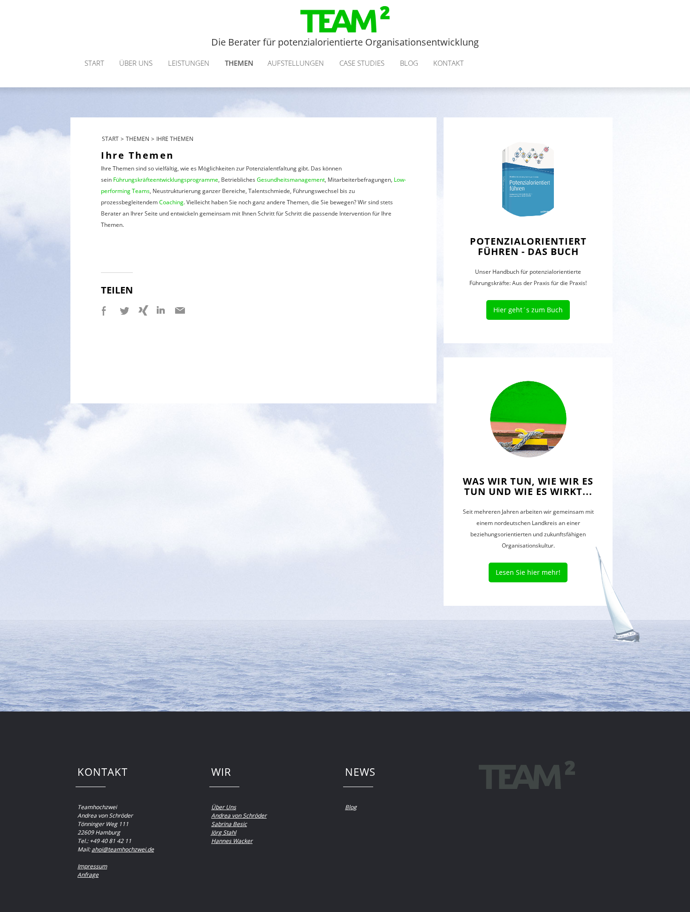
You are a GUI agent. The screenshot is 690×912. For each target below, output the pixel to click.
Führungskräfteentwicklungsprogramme (165, 180)
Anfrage (88, 875)
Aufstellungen (296, 63)
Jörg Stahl (223, 832)
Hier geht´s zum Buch (528, 309)
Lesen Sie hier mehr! (528, 572)
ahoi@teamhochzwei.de (123, 849)
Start (94, 63)
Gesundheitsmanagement (291, 180)
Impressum (92, 866)
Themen (239, 63)
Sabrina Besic (229, 824)
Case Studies (361, 63)
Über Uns (223, 807)
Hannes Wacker (232, 841)
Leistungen (188, 63)
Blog (409, 63)
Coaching (171, 202)
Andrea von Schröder (239, 815)
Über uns (136, 63)
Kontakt (448, 63)
